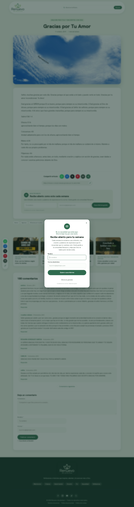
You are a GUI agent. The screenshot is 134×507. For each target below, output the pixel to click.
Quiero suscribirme (67, 272)
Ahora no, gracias (67, 279)
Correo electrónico (54, 262)
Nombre (50, 253)
